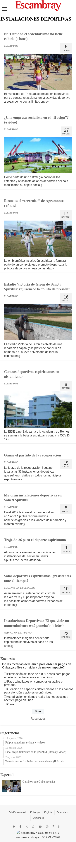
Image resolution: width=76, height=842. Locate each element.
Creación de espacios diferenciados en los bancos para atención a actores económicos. (38, 691)
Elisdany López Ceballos (19, 588)
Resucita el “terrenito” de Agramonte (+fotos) (34, 203)
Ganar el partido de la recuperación (32, 455)
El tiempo (35, 812)
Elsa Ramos (11, 46)
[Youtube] (40, 826)
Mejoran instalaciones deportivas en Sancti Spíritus (33, 497)
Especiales (62, 812)
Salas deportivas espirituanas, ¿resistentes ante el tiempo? (37, 578)
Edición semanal (17, 812)
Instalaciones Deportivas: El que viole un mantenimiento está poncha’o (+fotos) (36, 623)
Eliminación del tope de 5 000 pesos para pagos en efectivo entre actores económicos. (37, 675)
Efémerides (38, 818)
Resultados (38, 718)
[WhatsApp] (33, 826)
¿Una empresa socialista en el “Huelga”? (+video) (36, 120)
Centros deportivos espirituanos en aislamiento (31, 374)
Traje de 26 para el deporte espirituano (35, 539)
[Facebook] (20, 826)
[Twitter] (26, 826)
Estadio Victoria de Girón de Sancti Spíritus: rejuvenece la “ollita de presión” (37, 286)
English (48, 812)
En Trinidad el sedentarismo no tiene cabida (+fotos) (33, 36)
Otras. (11, 704)
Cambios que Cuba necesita (39, 781)
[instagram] (47, 826)
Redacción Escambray (18, 632)
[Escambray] (38, 5)
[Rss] (14, 826)
